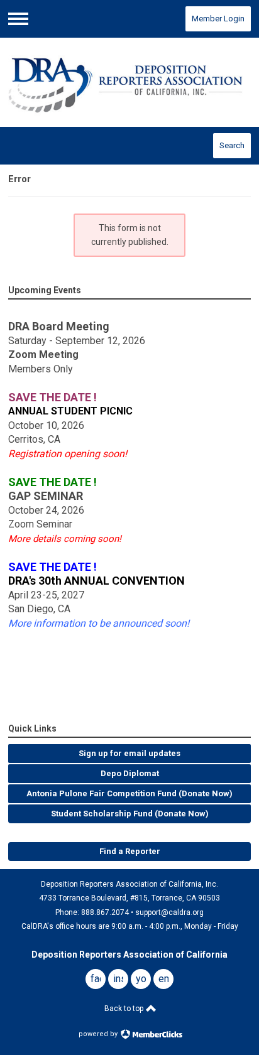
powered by (99, 1034)
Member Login (218, 18)
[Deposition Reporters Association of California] (129, 82)
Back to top (124, 1008)
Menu (18, 18)
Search (232, 145)
